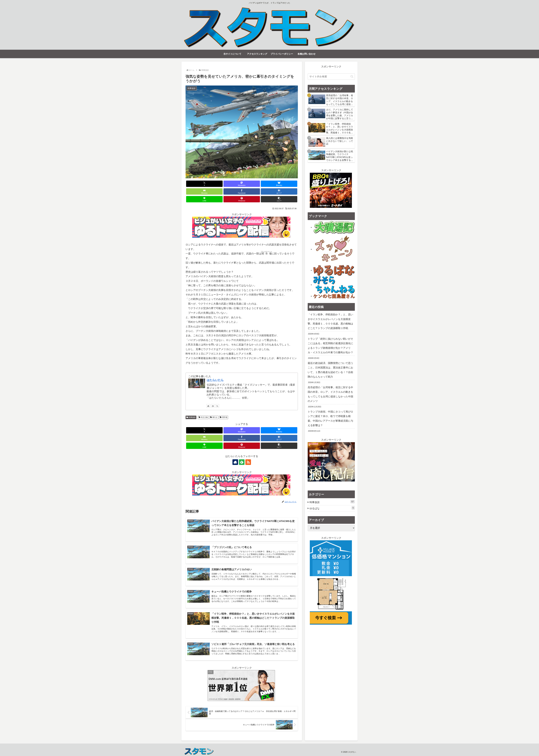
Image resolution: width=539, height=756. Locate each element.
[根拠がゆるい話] (334, 270)
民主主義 (204, 417)
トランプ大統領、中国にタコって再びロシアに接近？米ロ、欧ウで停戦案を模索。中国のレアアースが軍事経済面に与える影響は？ (330, 418)
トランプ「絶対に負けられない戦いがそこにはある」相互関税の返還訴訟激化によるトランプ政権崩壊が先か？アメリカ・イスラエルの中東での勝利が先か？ (330, 345)
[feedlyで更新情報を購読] (213, 406)
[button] (279, 199)
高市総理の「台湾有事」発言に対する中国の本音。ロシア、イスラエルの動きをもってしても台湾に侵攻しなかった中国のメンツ (330, 394)
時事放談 (192, 417)
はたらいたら (215, 380)
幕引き (214, 417)
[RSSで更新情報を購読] (217, 406)
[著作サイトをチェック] (208, 406)
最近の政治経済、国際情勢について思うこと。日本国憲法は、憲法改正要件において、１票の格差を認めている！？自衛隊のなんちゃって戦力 (330, 370)
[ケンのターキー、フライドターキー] (334, 296)
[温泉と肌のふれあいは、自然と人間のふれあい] (334, 227)
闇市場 (224, 417)
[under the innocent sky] (334, 284)
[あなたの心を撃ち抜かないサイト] (334, 249)
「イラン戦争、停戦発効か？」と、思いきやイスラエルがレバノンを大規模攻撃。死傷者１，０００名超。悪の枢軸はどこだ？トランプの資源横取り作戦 (330, 321)
